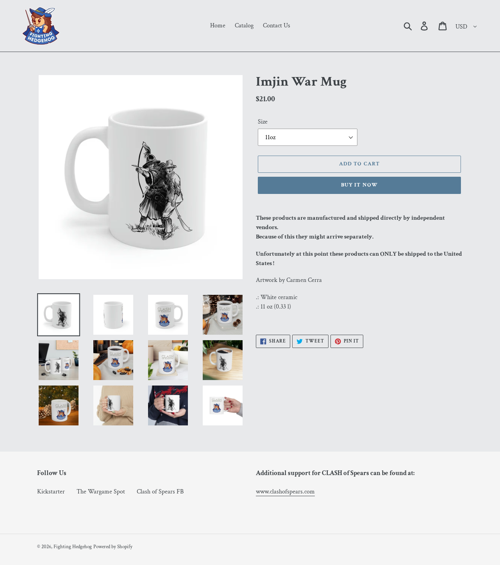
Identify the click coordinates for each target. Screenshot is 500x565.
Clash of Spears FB (160, 492)
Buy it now (359, 184)
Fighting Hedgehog (73, 546)
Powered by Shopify (112, 546)
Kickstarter (51, 492)
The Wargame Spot (101, 492)
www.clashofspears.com (285, 492)
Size (263, 122)
